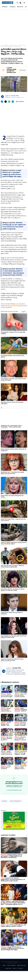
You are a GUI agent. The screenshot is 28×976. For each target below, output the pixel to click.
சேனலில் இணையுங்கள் (15, 790)
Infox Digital (20, 963)
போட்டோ (20, 968)
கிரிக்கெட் (5, 6)
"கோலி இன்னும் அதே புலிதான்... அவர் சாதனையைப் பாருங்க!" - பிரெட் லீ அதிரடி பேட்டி (6, 726)
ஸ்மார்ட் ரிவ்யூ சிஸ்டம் (15, 801)
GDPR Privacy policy (21, 965)
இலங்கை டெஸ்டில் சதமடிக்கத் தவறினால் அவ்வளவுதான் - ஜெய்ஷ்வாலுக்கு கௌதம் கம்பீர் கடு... (6, 740)
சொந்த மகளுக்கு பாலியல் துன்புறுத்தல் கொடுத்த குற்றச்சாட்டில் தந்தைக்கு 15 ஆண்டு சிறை (11, 856)
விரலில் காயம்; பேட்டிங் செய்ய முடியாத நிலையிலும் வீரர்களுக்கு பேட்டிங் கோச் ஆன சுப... (7, 696)
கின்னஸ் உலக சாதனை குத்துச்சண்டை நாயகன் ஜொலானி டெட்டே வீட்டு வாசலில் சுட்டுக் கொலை (13, 879)
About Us (15, 968)
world (2, 307)
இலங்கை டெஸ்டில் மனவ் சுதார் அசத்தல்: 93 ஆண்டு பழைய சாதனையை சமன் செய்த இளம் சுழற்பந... (20, 726)
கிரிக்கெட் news (14, 304)
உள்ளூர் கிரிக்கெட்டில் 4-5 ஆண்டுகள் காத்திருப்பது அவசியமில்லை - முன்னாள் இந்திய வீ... (6, 769)
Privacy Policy (8, 968)
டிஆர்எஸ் (4, 801)
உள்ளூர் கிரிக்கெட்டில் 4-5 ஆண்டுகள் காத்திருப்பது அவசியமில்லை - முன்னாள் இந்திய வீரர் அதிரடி (13, 948)
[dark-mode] (21, 2)
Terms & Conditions (11, 965)
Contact (4, 965)
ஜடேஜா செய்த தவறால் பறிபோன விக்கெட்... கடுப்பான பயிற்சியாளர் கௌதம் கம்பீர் (7, 711)
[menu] (24, 2)
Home (2, 45)
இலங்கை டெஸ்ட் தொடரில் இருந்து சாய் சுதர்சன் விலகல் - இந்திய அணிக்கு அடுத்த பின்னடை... (20, 740)
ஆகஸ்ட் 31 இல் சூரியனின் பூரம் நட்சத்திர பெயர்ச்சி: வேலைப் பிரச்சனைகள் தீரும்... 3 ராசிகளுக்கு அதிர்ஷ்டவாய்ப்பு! (13, 903)
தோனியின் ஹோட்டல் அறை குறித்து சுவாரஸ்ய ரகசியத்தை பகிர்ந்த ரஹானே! (21, 768)
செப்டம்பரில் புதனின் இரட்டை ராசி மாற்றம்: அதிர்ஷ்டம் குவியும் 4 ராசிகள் (13, 925)
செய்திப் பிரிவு (15, 96)
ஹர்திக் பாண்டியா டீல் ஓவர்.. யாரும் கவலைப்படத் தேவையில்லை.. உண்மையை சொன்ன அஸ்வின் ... (7, 755)
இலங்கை (20, 6)
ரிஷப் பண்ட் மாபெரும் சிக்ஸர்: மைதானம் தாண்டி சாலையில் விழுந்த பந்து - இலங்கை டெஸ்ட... (21, 697)
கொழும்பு (12, 6)
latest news (10, 305)
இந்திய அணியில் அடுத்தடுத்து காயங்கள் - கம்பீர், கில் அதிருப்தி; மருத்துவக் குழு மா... (21, 711)
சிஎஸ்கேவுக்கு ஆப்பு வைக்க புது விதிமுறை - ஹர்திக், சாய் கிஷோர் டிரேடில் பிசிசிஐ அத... (21, 754)
